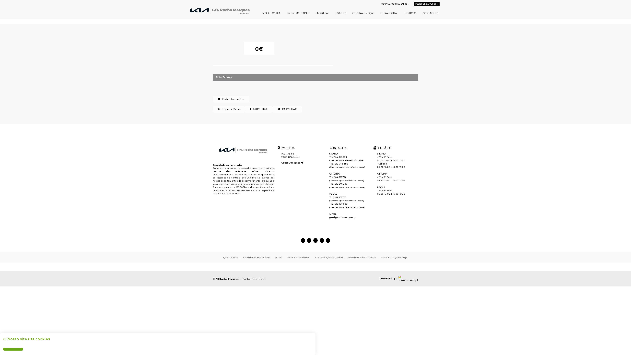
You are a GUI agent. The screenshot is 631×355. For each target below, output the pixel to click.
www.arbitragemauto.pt (394, 257)
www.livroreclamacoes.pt (362, 257)
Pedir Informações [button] (233, 99)
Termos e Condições (298, 257)
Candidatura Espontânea (256, 257)
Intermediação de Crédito (329, 257)
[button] (259, 109)
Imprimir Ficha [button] (231, 109)
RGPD (278, 257)
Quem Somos (230, 257)
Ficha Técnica (224, 77)
